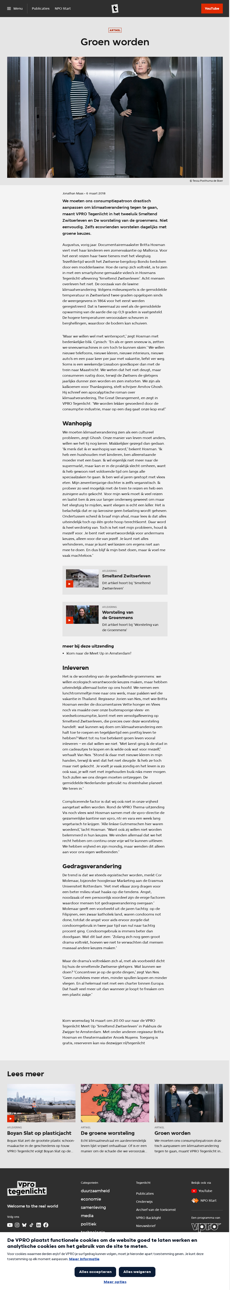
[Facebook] (46, 1225)
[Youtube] (10, 1225)
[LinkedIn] (38, 1225)
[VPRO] (206, 1227)
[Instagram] (17, 1225)
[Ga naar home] (115, 8)
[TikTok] (31, 1225)
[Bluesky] (24, 1225)
